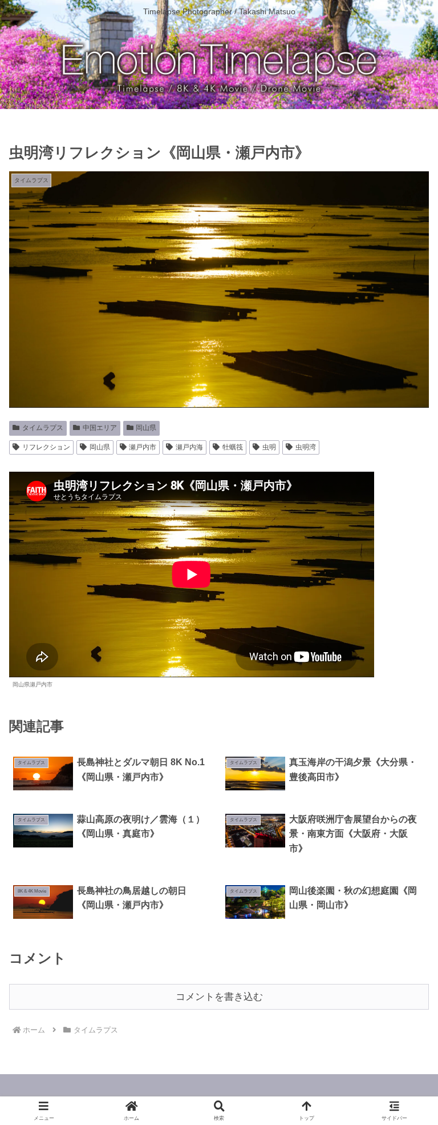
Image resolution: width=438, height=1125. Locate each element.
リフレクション (46, 447)
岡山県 (146, 428)
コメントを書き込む (219, 996)
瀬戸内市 (142, 447)
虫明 (269, 447)
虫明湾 (305, 447)
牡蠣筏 (232, 447)
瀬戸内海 (189, 447)
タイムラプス (42, 428)
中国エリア (100, 428)
